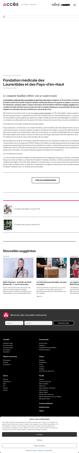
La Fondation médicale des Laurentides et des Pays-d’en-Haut (27, 100)
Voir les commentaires (45, 180)
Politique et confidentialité (45, 450)
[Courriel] (15, 88)
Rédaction (9, 88)
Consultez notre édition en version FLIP (27, 209)
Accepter (39, 434)
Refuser (39, 440)
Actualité (6, 256)
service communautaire (42, 113)
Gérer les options (39, 446)
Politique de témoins (31, 450)
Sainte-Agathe (69, 105)
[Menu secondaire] (74, 5)
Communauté (74, 256)
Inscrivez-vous (63, 323)
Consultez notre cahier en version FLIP (27, 225)
